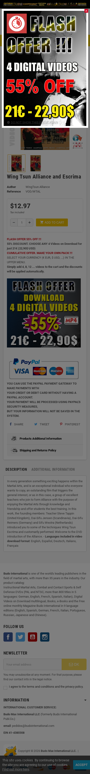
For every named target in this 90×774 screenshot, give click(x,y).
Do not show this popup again (34, 122)
